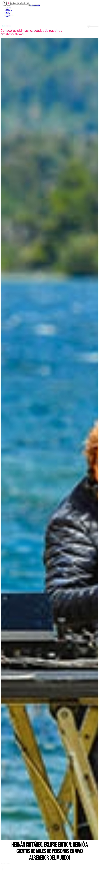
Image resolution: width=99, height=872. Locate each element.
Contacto (7, 16)
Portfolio (7, 13)
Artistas (7, 9)
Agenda (7, 12)
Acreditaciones (9, 15)
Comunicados (8, 10)
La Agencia (8, 7)
